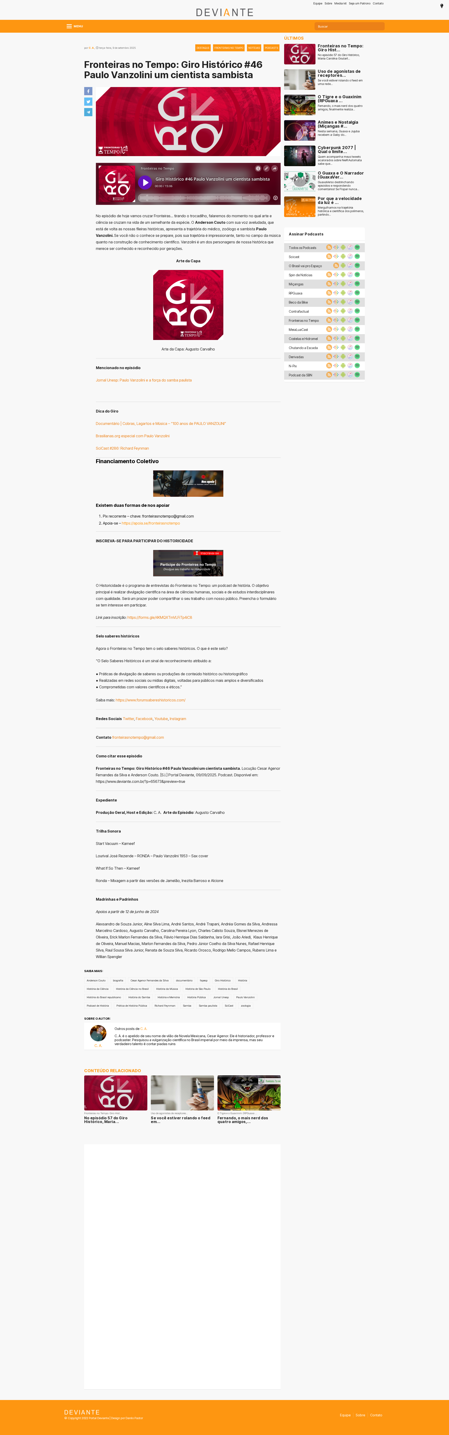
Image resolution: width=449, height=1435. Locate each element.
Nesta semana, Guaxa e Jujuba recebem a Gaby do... (339, 133)
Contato (378, 3)
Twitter (128, 718)
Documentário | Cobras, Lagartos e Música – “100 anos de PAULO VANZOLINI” (161, 423)
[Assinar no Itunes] (349, 248)
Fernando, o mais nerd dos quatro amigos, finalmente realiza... (340, 107)
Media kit (340, 3)
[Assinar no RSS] (328, 248)
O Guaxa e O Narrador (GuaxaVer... (341, 175)
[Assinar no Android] (342, 248)
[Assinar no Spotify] (356, 248)
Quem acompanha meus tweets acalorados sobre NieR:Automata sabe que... (340, 160)
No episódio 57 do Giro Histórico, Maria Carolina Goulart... (339, 56)
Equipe (317, 3)
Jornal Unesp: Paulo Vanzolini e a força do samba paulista (144, 380)
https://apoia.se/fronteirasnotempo (151, 523)
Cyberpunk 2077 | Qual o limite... (337, 149)
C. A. (91, 47)
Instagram (178, 718)
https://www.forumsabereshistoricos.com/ (150, 700)
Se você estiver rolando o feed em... (180, 1120)
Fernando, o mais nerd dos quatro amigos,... (242, 1120)
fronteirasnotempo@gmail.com (138, 737)
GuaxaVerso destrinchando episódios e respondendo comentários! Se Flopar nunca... (338, 185)
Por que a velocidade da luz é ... (340, 200)
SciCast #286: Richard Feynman (122, 448)
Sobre (328, 3)
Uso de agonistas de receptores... (339, 73)
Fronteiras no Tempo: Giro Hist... (340, 47)
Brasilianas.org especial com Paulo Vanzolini (133, 436)
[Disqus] (182, 1206)
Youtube (161, 718)
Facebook (144, 718)
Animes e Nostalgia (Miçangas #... (338, 124)
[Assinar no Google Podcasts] (335, 248)
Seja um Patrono (359, 3)
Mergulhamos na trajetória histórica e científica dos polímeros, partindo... (341, 211)
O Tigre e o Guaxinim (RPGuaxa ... (339, 98)
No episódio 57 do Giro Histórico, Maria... (105, 1120)
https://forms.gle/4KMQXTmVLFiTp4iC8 (159, 617)
